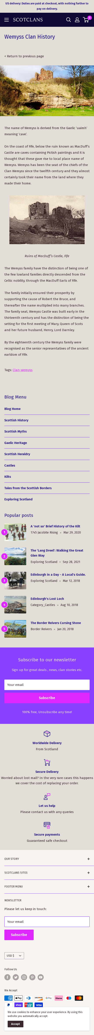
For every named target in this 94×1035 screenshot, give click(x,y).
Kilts (7, 477)
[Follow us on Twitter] (16, 977)
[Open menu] (6, 20)
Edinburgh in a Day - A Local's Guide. (58, 575)
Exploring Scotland (18, 499)
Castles (9, 465)
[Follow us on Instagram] (24, 977)
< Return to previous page (24, 56)
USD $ (10, 955)
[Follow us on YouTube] (41, 977)
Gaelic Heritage (15, 443)
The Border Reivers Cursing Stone (56, 623)
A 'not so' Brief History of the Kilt (55, 526)
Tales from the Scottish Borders (28, 488)
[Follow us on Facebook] (7, 977)
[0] (86, 19)
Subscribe (47, 698)
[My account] (77, 19)
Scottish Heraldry (17, 454)
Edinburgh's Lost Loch (47, 599)
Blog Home (12, 409)
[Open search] (68, 19)
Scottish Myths (15, 431)
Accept (15, 1024)
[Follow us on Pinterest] (32, 977)
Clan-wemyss (23, 370)
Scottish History (16, 420)
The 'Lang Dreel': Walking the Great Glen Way (57, 552)
